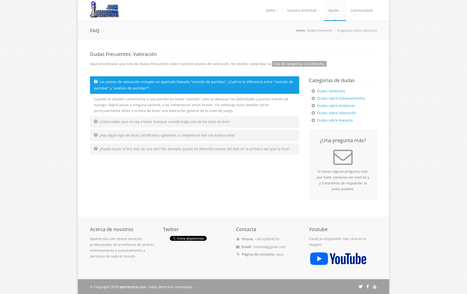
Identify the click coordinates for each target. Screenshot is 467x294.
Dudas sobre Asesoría (335, 120)
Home (270, 10)
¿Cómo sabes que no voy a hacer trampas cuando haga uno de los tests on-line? (164, 121)
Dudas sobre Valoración (336, 113)
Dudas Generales (331, 91)
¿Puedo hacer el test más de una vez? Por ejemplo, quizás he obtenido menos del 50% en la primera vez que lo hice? (194, 149)
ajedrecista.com (132, 287)
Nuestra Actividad (301, 10)
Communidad (361, 10)
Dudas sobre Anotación (336, 105)
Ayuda (333, 10)
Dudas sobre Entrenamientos (341, 98)
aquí (280, 254)
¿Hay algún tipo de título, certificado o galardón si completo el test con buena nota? (167, 135)
